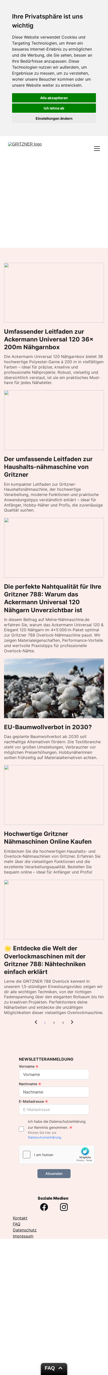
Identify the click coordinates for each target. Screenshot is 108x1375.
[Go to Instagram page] (64, 1207)
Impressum (23, 1235)
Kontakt (20, 1217)
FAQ (16, 1223)
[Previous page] (35, 1022)
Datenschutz (25, 1229)
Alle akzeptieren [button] (54, 98)
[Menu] (97, 148)
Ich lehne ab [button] (54, 108)
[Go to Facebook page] (44, 1207)
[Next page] (72, 1022)
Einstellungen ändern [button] (54, 118)
